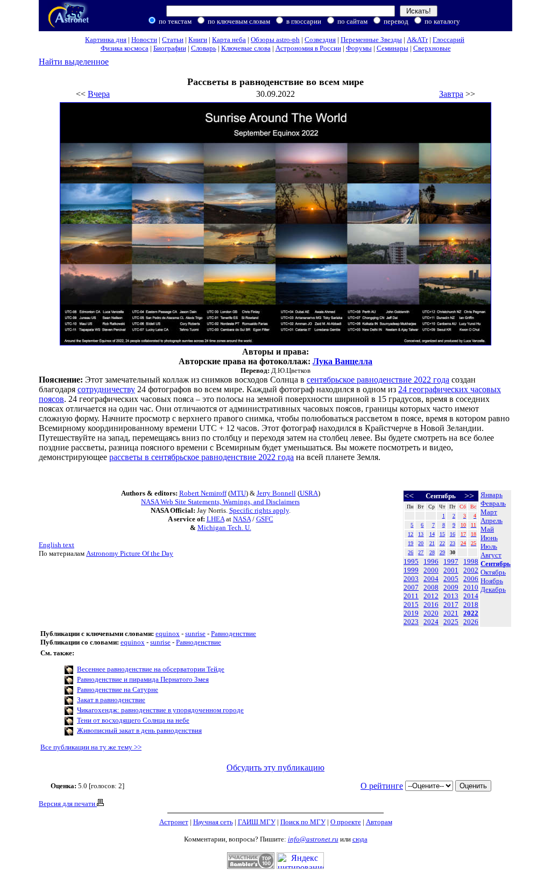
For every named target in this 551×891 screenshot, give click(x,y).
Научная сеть (213, 822)
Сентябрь (496, 564)
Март (489, 512)
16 (452, 534)
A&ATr (417, 40)
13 (420, 534)
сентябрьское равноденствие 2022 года (378, 379)
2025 (450, 622)
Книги (197, 40)
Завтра (451, 93)
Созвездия (320, 40)
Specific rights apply (259, 510)
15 (442, 534)
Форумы (359, 48)
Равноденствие (233, 634)
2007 (411, 587)
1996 (431, 561)
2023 (411, 622)
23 (452, 543)
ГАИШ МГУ (257, 822)
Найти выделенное (74, 61)
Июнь (489, 538)
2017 (450, 604)
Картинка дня (105, 40)
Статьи (172, 40)
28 (432, 552)
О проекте (345, 822)
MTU (238, 493)
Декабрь (493, 589)
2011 (411, 596)
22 (442, 543)
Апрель (492, 521)
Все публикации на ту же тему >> (91, 747)
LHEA (215, 519)
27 (420, 552)
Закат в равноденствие (111, 700)
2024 (431, 622)
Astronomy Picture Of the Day (129, 553)
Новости (144, 40)
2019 (411, 613)
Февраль (493, 503)
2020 (431, 613)
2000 (431, 570)
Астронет (173, 822)
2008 (431, 587)
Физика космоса (125, 48)
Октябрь (493, 572)
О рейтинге (382, 785)
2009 (450, 587)
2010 (470, 587)
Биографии (169, 48)
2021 (450, 613)
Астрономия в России (308, 48)
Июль (489, 546)
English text (56, 545)
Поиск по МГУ (303, 822)
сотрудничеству (106, 389)
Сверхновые (432, 48)
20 (420, 543)
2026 (470, 622)
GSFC (264, 519)
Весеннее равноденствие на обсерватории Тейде (150, 669)
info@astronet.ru (313, 839)
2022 (470, 613)
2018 (470, 604)
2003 (411, 579)
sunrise (195, 634)
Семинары (392, 48)
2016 (431, 604)
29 (442, 552)
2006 (470, 579)
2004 (431, 579)
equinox (168, 634)
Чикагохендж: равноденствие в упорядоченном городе (160, 710)
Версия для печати (68, 804)
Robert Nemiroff (203, 493)
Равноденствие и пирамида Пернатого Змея (143, 679)
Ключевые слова (246, 48)
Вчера (99, 93)
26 (410, 552)
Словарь (203, 48)
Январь (492, 495)
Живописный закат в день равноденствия (139, 730)
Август (491, 555)
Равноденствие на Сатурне (117, 689)
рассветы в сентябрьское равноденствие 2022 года (201, 457)
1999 (411, 570)
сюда (360, 839)
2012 (431, 596)
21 (432, 543)
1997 (450, 561)
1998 (470, 561)
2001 (450, 570)
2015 (411, 604)
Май (487, 529)
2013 (450, 596)
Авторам (379, 822)
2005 (450, 579)
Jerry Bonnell (276, 493)
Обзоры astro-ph (275, 40)
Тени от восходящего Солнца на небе (133, 720)
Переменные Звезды (371, 40)
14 (432, 534)
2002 (470, 570)
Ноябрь (492, 581)
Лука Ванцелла (342, 361)
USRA (309, 493)
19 (410, 543)
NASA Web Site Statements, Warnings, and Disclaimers (220, 502)
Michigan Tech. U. (224, 528)
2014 (470, 596)
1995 (411, 561)
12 (410, 534)
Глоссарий (448, 40)
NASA (242, 519)
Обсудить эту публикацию (275, 767)
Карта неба (229, 40)
